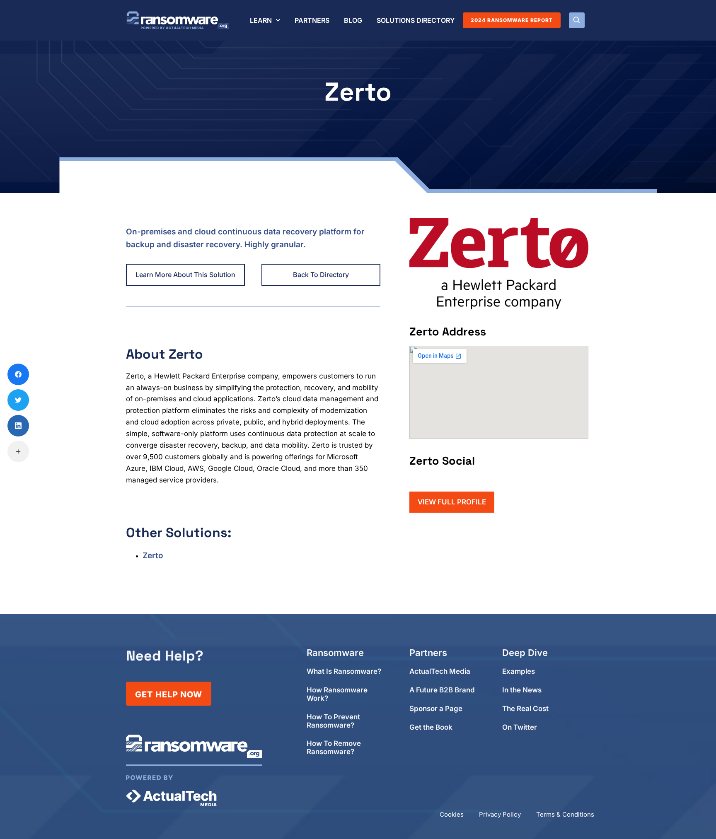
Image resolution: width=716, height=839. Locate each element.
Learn (261, 20)
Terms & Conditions (565, 814)
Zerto (153, 555)
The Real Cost (525, 709)
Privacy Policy (500, 814)
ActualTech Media (439, 671)
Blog (353, 20)
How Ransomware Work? (337, 694)
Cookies (452, 814)
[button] (577, 20)
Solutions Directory (416, 20)
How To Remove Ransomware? (334, 748)
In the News (522, 690)
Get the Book (430, 727)
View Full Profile (452, 502)
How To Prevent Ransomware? (333, 721)
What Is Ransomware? (344, 671)
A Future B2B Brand (442, 690)
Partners (312, 20)
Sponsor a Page (435, 709)
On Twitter (519, 727)
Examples (518, 671)
